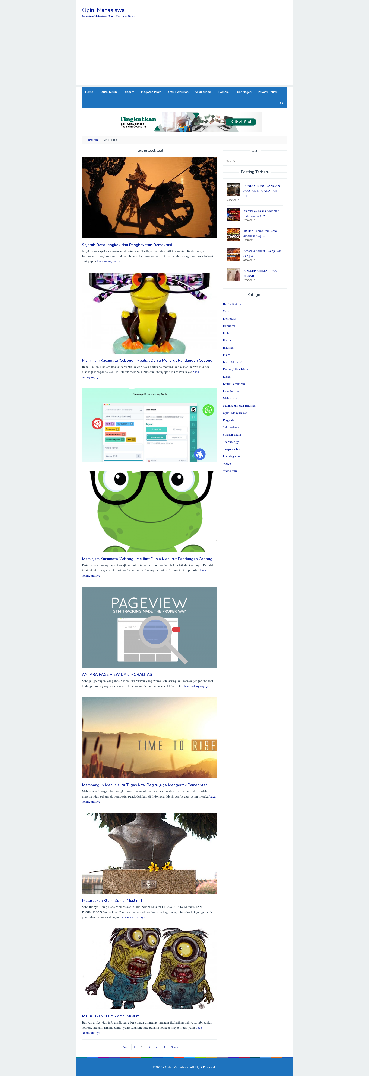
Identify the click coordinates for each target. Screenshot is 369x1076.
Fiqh (226, 333)
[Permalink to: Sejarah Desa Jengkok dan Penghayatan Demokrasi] (149, 197)
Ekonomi (229, 326)
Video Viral (231, 471)
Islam (226, 355)
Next (173, 1047)
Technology (231, 442)
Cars (226, 311)
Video (227, 463)
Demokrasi (230, 318)
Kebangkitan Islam (235, 369)
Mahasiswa (230, 398)
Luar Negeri (231, 391)
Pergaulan (229, 420)
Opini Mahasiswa (103, 10)
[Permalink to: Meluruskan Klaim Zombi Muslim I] (149, 968)
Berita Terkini (232, 304)
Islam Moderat (232, 362)
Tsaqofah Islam (233, 449)
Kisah (227, 376)
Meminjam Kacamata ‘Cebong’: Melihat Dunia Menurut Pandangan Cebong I (148, 558)
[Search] (281, 102)
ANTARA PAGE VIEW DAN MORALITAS (117, 674)
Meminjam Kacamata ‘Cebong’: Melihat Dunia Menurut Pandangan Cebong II (148, 360)
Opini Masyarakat (235, 413)
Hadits (227, 340)
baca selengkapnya (109, 261)
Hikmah (228, 347)
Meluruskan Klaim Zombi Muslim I (111, 1016)
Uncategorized (232, 456)
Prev (125, 1047)
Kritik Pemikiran (234, 384)
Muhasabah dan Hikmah (239, 405)
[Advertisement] (184, 55)
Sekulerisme (231, 427)
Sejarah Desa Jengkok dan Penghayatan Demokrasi (127, 244)
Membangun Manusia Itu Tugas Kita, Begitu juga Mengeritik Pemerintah (145, 784)
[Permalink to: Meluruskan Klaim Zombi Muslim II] (149, 853)
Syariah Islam (232, 434)
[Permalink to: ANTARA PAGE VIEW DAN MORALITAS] (149, 627)
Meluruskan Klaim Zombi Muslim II (112, 900)
